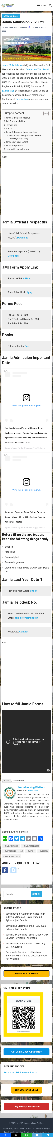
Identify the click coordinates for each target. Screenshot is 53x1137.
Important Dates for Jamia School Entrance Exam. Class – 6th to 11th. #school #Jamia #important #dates (25, 517)
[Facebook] (5, 1135)
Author (6, 781)
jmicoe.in (44, 851)
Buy (27, 346)
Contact (23, 631)
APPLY (26, 278)
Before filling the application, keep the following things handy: (25, 137)
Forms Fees (11, 125)
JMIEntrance (32, 790)
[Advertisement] (26, 189)
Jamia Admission (12, 846)
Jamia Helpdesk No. (15, 145)
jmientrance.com (12, 856)
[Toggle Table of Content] (44, 113)
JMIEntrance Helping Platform (31, 1123)
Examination (8, 90)
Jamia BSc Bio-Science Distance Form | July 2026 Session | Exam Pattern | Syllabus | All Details (26, 917)
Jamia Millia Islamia (12, 65)
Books (9, 128)
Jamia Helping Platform (15, 27)
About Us (30, 1128)
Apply (29, 292)
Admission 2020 (11, 16)
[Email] (37, 1135)
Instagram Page (42, 1128)
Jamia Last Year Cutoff (17, 142)
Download (22, 237)
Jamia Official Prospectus (18, 118)
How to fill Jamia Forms (17, 149)
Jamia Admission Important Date (22, 132)
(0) (18, 869)
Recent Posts (18, 781)
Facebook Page (11, 1132)
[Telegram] (47, 1135)
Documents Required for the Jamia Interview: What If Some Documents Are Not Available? (26, 955)
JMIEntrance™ (28, 448)
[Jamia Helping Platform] (10, 798)
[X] (16, 1135)
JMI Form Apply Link (15, 121)
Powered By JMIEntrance (13, 1128)
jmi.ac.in (31, 851)
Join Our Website (27, 1132)
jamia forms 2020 (31, 846)
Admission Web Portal (37, 69)
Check (33, 590)
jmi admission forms (14, 851)
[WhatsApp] (26, 1135)
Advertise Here (42, 1132)
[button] (42, 5)
